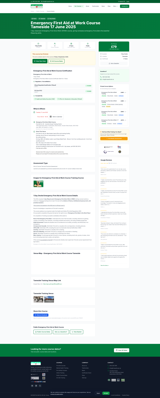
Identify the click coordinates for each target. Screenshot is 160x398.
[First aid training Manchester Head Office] (49, 299)
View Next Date (41, 61)
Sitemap (84, 377)
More (114, 6)
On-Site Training (60, 377)
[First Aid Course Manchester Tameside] (38, 299)
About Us (84, 365)
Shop (109, 6)
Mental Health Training (62, 368)
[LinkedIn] (36, 385)
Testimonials (95, 6)
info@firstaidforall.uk (48, 1)
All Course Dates (57, 61)
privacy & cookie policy (57, 394)
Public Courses (40, 11)
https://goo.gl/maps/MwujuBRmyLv (52, 284)
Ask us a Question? (61, 332)
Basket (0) (122, 1)
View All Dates (122, 350)
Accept (106, 393)
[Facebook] (32, 385)
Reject (98, 393)
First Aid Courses (60, 365)
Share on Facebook (42, 315)
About (87, 6)
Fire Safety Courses (61, 370)
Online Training (60, 373)
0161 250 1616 (36, 1)
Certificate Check (86, 373)
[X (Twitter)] (40, 385)
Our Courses (78, 6)
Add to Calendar (57, 116)
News (103, 6)
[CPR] (38, 184)
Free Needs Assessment (115, 138)
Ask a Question (115, 63)
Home (70, 6)
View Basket (77, 332)
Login (127, 1)
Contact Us (125, 6)
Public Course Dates (43, 332)
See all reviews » (105, 265)
